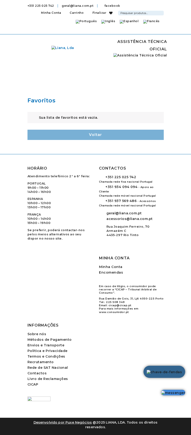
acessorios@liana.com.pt (129, 219)
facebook (111, 5)
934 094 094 (121, 187)
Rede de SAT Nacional (47, 367)
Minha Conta (51, 12)
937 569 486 (121, 201)
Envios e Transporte (46, 345)
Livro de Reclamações (47, 379)
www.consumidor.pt (114, 312)
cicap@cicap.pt (120, 305)
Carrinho (76, 12)
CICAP (32, 384)
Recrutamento (40, 362)
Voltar (95, 134)
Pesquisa (161, 12)
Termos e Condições (46, 356)
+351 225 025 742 (40, 5)
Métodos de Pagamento (49, 340)
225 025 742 (121, 177)
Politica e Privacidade (47, 351)
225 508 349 (115, 302)
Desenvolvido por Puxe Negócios (63, 422)
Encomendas (111, 272)
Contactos (37, 373)
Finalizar (99, 12)
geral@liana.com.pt (77, 5)
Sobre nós (36, 334)
